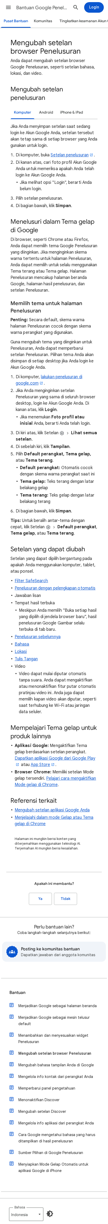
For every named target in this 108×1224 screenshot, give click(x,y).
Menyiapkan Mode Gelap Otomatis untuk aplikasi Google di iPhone (53, 1167)
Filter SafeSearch (31, 580)
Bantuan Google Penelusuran (42, 8)
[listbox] (26, 1214)
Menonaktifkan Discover (39, 1099)
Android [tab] (46, 112)
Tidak (65, 898)
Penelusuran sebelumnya (38, 636)
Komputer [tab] (22, 112)
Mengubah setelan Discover (42, 1111)
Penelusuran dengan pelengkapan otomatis (55, 588)
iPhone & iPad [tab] (71, 112)
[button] (8, 7)
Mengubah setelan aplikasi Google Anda (52, 810)
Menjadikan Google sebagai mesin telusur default (54, 1020)
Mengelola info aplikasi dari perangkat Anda (56, 1123)
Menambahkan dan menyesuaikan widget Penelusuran (53, 1038)
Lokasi (21, 651)
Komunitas (43, 21)
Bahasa (22, 644)
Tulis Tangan (26, 659)
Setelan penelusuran (70, 155)
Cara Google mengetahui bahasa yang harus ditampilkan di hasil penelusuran (56, 1137)
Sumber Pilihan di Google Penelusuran (50, 1152)
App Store (40, 764)
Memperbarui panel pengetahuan (46, 1088)
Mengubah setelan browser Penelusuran (54, 1053)
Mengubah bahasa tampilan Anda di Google (56, 1065)
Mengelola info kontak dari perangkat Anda (55, 1076)
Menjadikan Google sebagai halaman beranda (57, 1005)
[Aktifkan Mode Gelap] (50, 1213)
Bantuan (17, 992)
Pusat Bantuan (16, 21)
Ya (40, 898)
